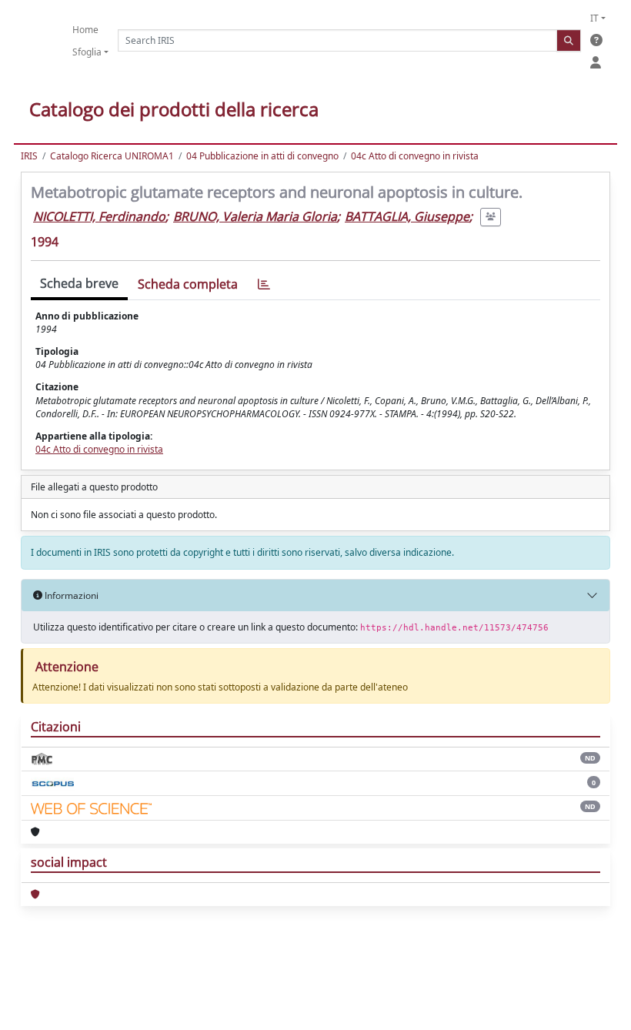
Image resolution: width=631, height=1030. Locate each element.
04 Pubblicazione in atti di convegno (262, 155)
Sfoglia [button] (87, 52)
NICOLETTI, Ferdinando (99, 216)
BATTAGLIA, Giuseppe (407, 216)
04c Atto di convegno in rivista (415, 155)
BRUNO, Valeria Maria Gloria (255, 216)
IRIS (29, 155)
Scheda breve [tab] (79, 283)
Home (85, 29)
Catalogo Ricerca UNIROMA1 (112, 155)
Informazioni (70, 595)
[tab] (264, 284)
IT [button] (594, 18)
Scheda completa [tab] (188, 284)
